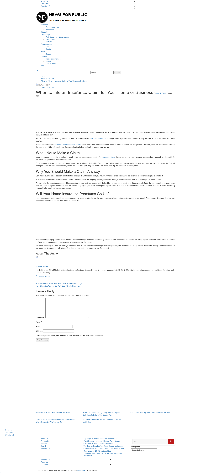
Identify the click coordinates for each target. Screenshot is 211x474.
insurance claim (108, 157)
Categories (135, 446)
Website (39, 331)
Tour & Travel (51, 63)
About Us (44, 1)
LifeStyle (44, 56)
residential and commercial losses (67, 144)
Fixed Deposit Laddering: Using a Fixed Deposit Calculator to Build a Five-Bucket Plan (101, 413)
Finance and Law (52, 27)
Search (43, 446)
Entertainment (46, 44)
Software (49, 41)
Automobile (50, 29)
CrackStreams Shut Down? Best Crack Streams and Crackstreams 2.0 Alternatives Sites (56, 420)
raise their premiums (98, 138)
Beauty (48, 54)
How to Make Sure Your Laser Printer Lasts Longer (59, 283)
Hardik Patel (161, 93)
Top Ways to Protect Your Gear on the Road (53, 412)
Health (48, 61)
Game (48, 46)
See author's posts (43, 276)
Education (44, 32)
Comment (40, 317)
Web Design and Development (57, 37)
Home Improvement (53, 59)
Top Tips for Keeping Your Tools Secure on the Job (150, 412)
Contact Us (45, 3)
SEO (42, 66)
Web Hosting (51, 39)
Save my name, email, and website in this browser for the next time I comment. (70, 335)
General (44, 443)
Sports (48, 49)
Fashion (44, 51)
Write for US (45, 6)
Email (39, 326)
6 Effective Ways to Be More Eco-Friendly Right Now (58, 286)
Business (44, 24)
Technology (45, 34)
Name (39, 322)
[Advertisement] (105, 114)
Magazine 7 (81, 470)
